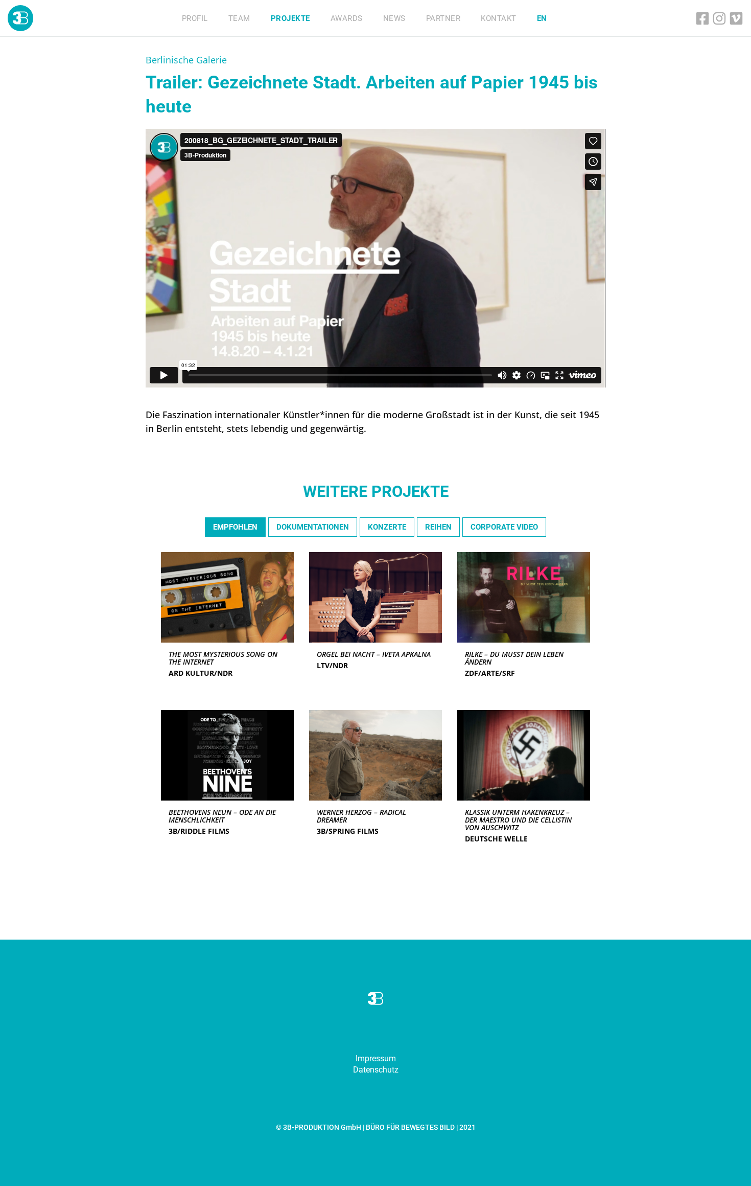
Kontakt (499, 18)
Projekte (290, 18)
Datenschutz (375, 1070)
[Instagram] (719, 18)
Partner (443, 18)
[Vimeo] (736, 18)
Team (239, 18)
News (394, 18)
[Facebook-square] (702, 18)
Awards (347, 18)
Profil (195, 18)
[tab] (235, 527)
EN (542, 18)
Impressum (376, 1058)
